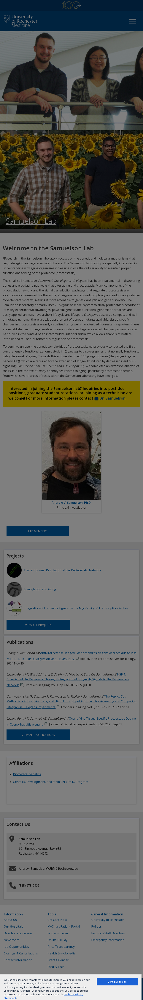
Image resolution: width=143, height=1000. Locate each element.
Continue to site (117, 981)
